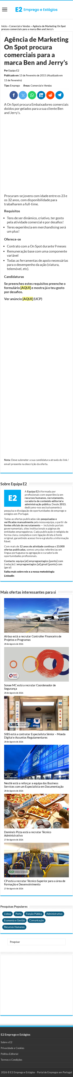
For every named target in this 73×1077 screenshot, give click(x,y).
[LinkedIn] (41, 95)
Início (4, 26)
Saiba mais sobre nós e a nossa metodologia (29, 571)
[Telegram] (59, 95)
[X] (23, 95)
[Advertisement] (36, 154)
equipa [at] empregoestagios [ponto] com (39, 561)
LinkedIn (9, 575)
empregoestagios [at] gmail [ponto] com (39, 564)
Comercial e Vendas (19, 26)
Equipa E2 (13, 70)
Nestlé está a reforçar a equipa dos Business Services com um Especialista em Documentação (33, 784)
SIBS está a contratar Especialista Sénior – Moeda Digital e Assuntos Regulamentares (35, 735)
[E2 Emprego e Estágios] (36, 9)
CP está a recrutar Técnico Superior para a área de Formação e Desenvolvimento (34, 882)
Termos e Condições (11, 1059)
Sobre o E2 (6, 1042)
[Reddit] (50, 95)
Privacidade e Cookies (12, 1048)
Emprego (15, 85)
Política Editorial (9, 1053)
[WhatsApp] (32, 95)
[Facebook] (14, 95)
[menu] (4, 10)
